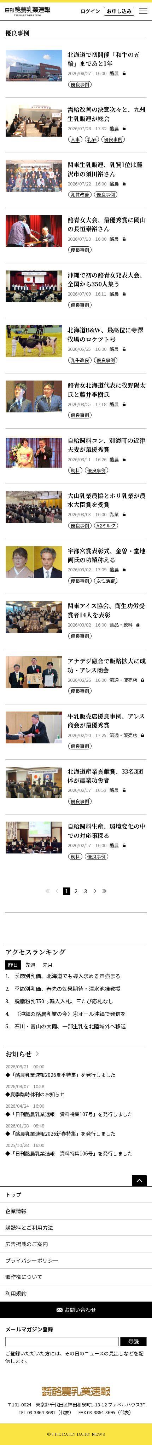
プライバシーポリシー (31, 1260)
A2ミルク (106, 525)
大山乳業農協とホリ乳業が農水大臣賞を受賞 (107, 500)
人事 (75, 139)
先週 (30, 964)
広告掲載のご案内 (26, 1243)
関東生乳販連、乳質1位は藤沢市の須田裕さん (105, 169)
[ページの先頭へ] (139, 1180)
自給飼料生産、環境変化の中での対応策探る (107, 831)
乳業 (114, 514)
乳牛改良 (80, 360)
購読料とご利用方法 (29, 1227)
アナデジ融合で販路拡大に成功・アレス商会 (107, 665)
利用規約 (16, 1293)
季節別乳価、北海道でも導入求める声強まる (67, 975)
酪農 (114, 73)
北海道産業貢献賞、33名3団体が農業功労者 (105, 776)
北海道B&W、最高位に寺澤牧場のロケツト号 (105, 334)
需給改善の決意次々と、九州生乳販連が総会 (107, 114)
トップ (13, 1194)
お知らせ (18, 1053)
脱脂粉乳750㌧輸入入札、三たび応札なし (63, 1001)
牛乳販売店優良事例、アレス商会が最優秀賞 (106, 721)
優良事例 (80, 84)
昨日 (13, 964)
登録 (133, 1341)
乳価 (92, 139)
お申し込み (119, 11)
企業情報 (16, 1211)
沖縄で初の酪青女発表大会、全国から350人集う (107, 279)
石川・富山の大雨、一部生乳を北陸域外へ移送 (70, 1026)
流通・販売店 (123, 679)
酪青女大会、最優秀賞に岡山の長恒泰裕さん (107, 224)
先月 (48, 964)
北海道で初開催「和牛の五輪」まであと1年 (104, 59)
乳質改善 (80, 194)
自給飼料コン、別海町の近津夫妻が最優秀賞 (106, 445)
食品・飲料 (121, 624)
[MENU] (143, 11)
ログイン (90, 11)
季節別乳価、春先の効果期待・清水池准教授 (67, 988)
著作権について (23, 1276)
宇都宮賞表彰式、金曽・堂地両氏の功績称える (107, 555)
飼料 (75, 470)
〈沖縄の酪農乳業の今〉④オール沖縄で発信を (70, 1013)
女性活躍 (106, 580)
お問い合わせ (80, 1309)
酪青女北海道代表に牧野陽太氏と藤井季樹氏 (107, 390)
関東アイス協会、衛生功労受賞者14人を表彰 (106, 610)
